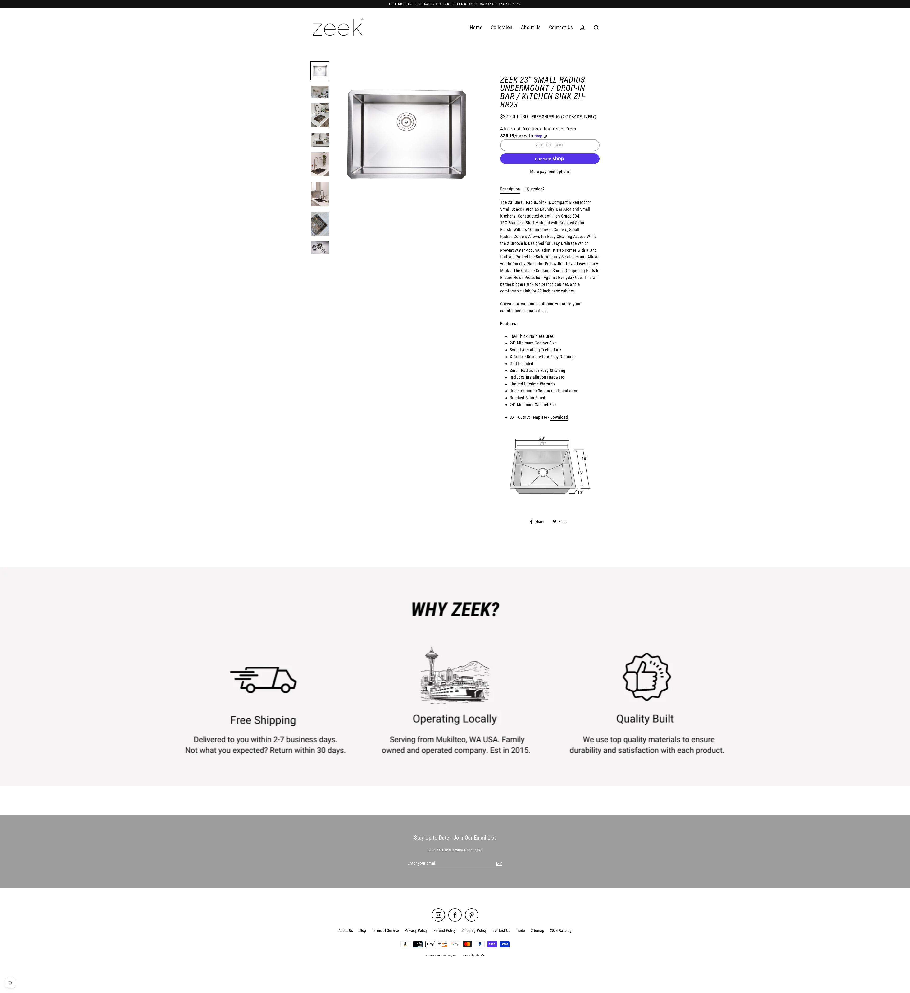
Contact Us (561, 27)
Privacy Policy (416, 930)
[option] (407, 134)
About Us (531, 27)
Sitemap (537, 930)
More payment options (550, 171)
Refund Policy (444, 930)
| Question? (535, 188)
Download (559, 417)
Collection (502, 27)
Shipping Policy (474, 930)
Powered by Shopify (473, 955)
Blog (362, 930)
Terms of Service (385, 930)
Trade (520, 930)
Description (510, 188)
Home (476, 27)
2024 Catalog (561, 930)
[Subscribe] (498, 863)
